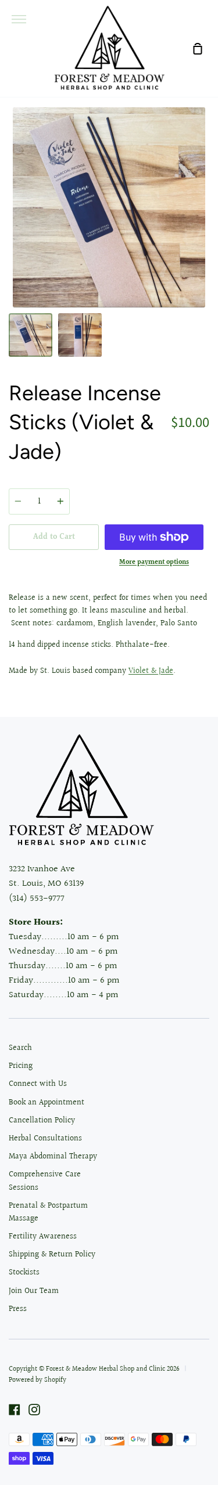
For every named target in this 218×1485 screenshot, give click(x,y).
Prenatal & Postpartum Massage (48, 1212)
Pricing (21, 1066)
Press (18, 1309)
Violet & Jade (150, 671)
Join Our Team (34, 1291)
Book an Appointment (46, 1102)
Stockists (24, 1272)
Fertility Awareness (43, 1236)
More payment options (154, 562)
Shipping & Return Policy (52, 1254)
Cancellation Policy (42, 1120)
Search (20, 1048)
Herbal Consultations (45, 1138)
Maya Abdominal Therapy (53, 1156)
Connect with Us (38, 1084)
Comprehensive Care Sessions (45, 1181)
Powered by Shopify (37, 1380)
